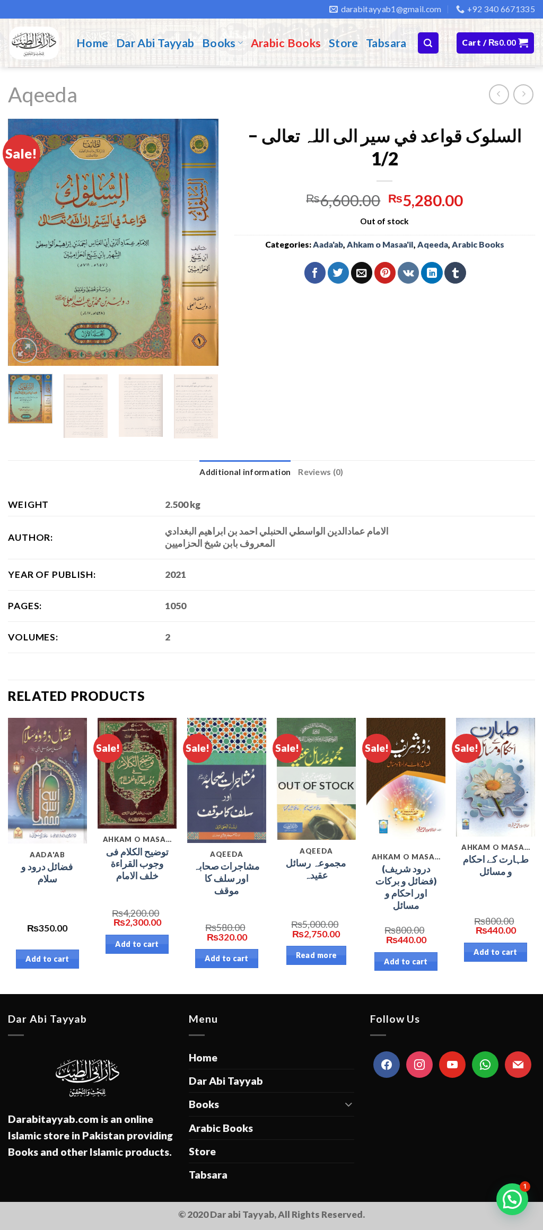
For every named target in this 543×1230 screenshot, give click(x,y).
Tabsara (386, 43)
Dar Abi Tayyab (155, 43)
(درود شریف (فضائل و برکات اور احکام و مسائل (406, 886)
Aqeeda (42, 94)
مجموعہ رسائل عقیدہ (316, 869)
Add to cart (47, 958)
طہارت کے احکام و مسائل (496, 865)
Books (219, 43)
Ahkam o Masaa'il (380, 244)
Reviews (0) (320, 472)
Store (343, 43)
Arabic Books (286, 43)
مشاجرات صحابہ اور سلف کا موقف (227, 878)
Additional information (245, 472)
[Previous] (25, 242)
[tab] (245, 472)
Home (92, 43)
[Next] (201, 242)
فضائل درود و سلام (47, 872)
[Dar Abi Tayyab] (34, 43)
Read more (316, 955)
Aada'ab (328, 244)
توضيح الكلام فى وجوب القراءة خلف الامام (137, 864)
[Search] (428, 42)
